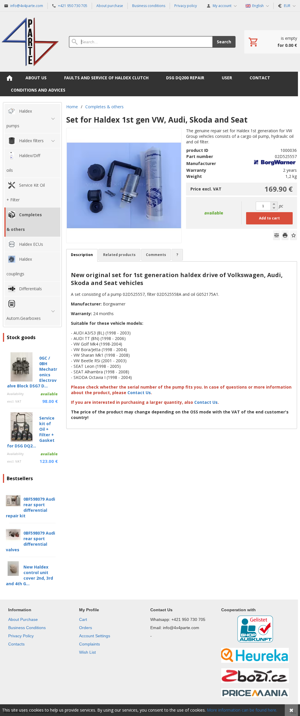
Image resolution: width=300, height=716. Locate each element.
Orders (85, 627)
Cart (83, 619)
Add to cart (269, 218)
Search (224, 41)
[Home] (30, 42)
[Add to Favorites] (293, 235)
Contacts (16, 644)
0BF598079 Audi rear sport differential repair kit (30, 507)
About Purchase (23, 619)
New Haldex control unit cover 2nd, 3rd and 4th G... (29, 575)
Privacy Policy (21, 635)
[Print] (285, 235)
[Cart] (272, 42)
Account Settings (94, 635)
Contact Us (139, 392)
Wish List (87, 652)
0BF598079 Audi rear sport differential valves (30, 541)
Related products (119, 254)
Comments (156, 254)
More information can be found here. (242, 710)
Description (82, 254)
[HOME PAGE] (9, 78)
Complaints (89, 644)
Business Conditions (27, 627)
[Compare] (276, 235)
